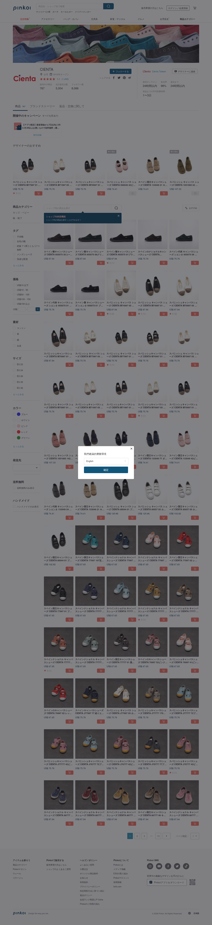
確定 (106, 470)
